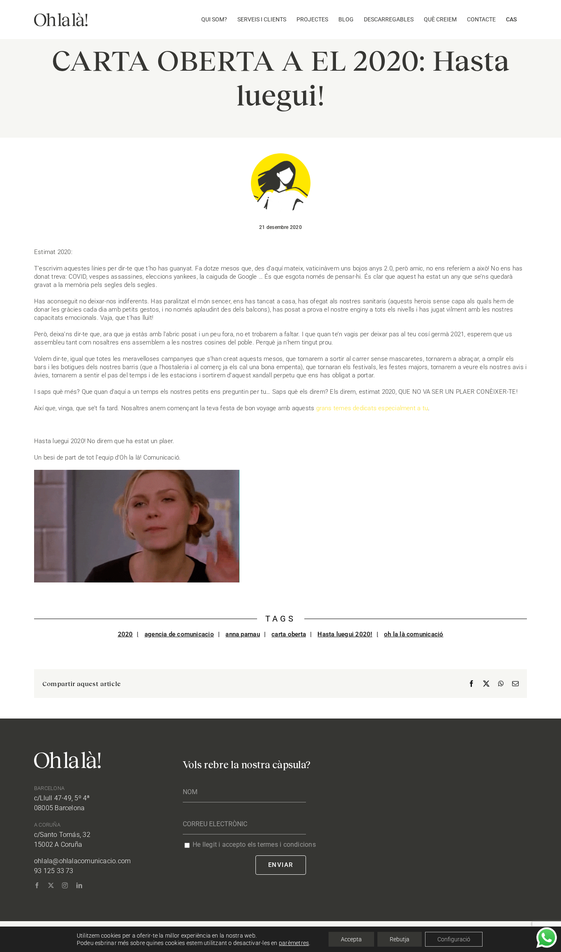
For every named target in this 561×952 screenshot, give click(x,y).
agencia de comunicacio (179, 634)
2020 (125, 634)
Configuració (453, 939)
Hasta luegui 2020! (344, 634)
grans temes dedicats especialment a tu (372, 408)
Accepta (351, 939)
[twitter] (51, 885)
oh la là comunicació (414, 634)
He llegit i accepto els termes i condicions (254, 844)
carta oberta (288, 634)
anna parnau (242, 634)
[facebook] (37, 885)
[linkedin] (79, 885)
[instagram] (65, 885)
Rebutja (399, 939)
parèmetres (294, 943)
